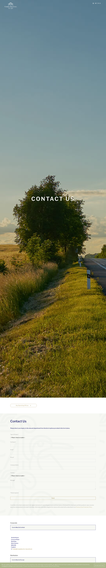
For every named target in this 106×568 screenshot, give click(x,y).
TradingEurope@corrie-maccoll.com (22, 549)
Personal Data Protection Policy (84, 507)
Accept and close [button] (99, 565)
